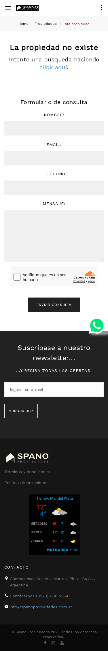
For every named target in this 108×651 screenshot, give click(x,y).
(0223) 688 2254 (52, 596)
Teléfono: (54, 174)
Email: (54, 144)
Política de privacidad (25, 482)
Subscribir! (21, 411)
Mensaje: (54, 203)
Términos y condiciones (27, 471)
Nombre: (54, 114)
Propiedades (46, 24)
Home (23, 24)
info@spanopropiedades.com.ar (41, 607)
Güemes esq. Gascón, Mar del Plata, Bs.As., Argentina (52, 581)
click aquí (53, 67)
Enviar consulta (54, 305)
